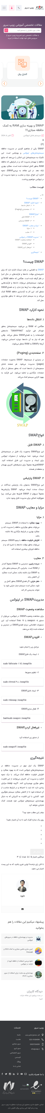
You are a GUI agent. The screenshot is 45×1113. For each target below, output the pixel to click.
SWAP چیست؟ (32, 198)
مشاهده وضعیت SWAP (23, 240)
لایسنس (18, 1057)
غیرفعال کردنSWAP (24, 247)
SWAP (41, 270)
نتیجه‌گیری (34, 252)
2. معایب (28, 232)
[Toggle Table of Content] (42, 195)
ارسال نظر (37, 851)
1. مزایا (29, 228)
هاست (18, 1039)
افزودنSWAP (26, 243)
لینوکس (26, 135)
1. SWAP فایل (26, 217)
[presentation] (4, 83)
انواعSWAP (33, 214)
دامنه (19, 1035)
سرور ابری (17, 1048)
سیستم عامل (35, 135)
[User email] (22, 909)
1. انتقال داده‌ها (26, 205)
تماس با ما (17, 1066)
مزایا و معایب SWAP (30, 225)
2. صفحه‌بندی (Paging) (23, 209)
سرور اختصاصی (15, 1053)
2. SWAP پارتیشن (25, 220)
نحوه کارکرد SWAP (31, 202)
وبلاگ (19, 1062)
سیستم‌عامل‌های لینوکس (33, 153)
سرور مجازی (16, 1044)
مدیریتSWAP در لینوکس (28, 237)
